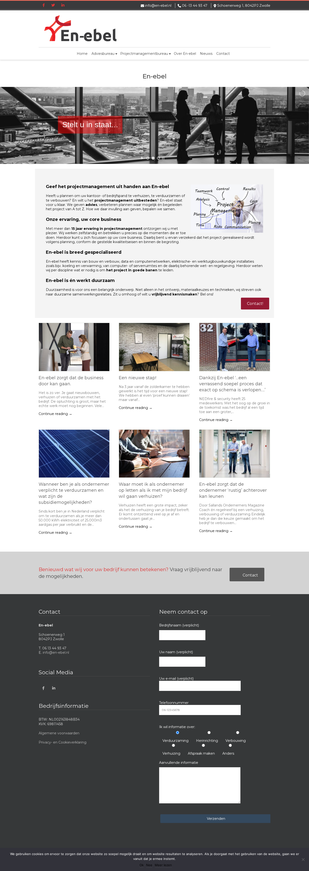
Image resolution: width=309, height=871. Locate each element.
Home (82, 53)
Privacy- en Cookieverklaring (62, 742)
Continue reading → (55, 414)
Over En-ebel (185, 53)
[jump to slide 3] (158, 158)
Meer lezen (163, 865)
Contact (223, 53)
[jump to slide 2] (153, 158)
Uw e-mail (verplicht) (176, 678)
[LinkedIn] (63, 5)
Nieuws (206, 53)
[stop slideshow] (163, 158)
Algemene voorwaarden (59, 733)
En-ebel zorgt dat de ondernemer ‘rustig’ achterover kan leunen (233, 490)
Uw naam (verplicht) (176, 652)
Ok (142, 865)
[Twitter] (53, 5)
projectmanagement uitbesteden (125, 200)
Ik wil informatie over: (177, 727)
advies (91, 205)
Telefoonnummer (174, 703)
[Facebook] (43, 5)
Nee (149, 865)
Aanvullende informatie (178, 762)
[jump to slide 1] (147, 158)
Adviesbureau (102, 53)
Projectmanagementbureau (144, 53)
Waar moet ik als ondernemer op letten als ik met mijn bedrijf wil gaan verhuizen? (153, 490)
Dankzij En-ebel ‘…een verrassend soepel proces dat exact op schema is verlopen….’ (232, 384)
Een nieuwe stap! (137, 377)
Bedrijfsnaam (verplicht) (179, 625)
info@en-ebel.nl (158, 5)
